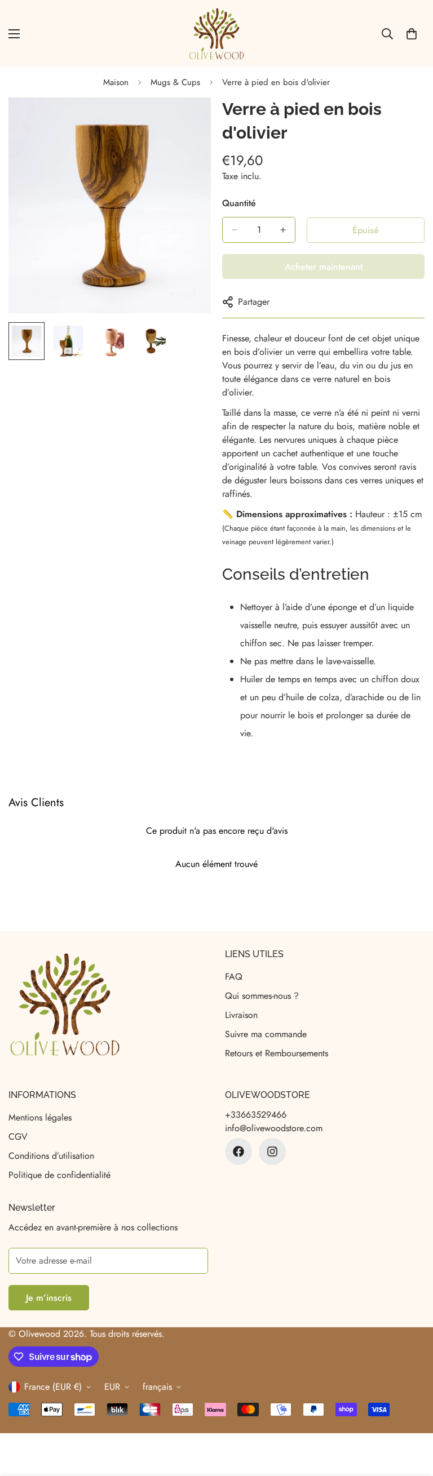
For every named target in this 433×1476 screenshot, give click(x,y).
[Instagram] (272, 1151)
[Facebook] (238, 1151)
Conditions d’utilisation (51, 1155)
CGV (18, 1136)
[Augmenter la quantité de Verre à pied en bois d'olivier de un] (283, 229)
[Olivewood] (216, 34)
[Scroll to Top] (411, 1415)
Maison (116, 82)
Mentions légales (40, 1117)
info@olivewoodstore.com (273, 1128)
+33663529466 (255, 1114)
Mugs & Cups (175, 82)
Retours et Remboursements (276, 1053)
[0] (412, 34)
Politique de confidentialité (59, 1174)
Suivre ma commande (266, 1034)
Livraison (241, 1014)
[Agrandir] (187, 121)
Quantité (239, 203)
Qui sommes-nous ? (262, 995)
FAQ (233, 976)
